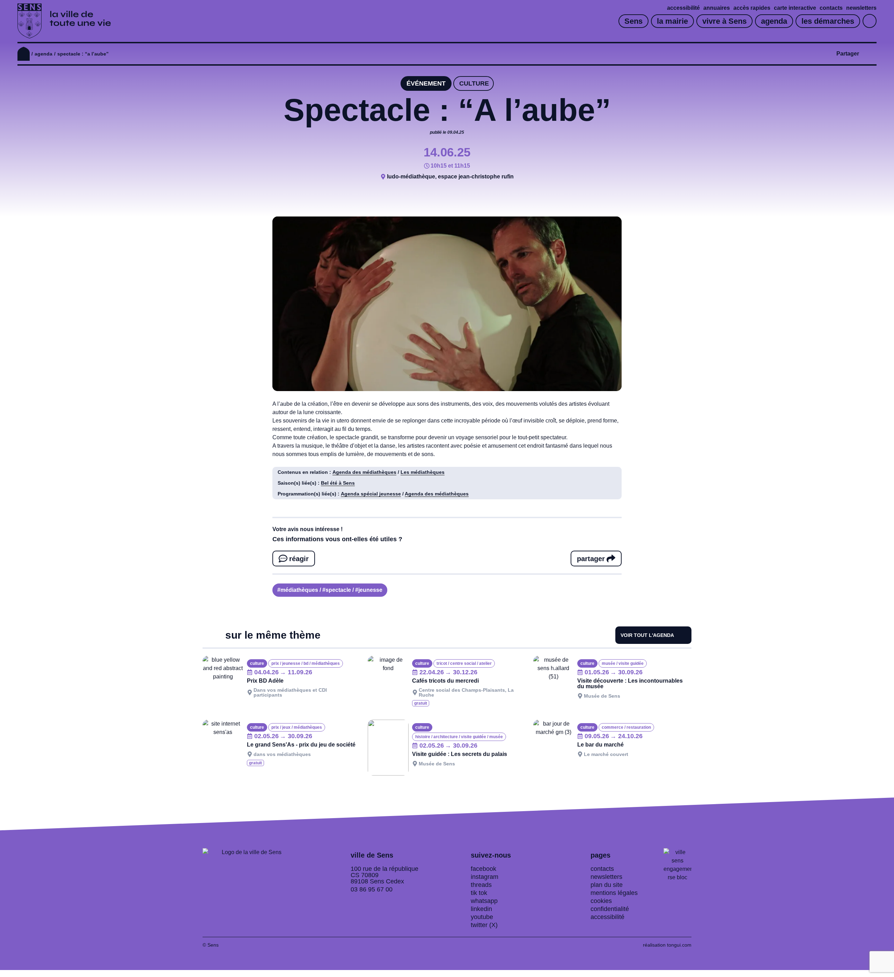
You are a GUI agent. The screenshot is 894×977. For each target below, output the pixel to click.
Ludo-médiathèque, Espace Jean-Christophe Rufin (450, 176)
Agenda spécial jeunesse (371, 494)
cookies (601, 900)
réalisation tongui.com (667, 945)
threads (481, 884)
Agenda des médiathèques (364, 472)
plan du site (607, 884)
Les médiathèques (423, 472)
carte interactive (795, 8)
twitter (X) (484, 924)
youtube (482, 916)
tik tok (479, 892)
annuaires (716, 8)
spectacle (338, 590)
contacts (831, 8)
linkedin (481, 908)
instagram (484, 876)
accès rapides (751, 8)
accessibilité (683, 8)
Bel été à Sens (338, 483)
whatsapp (484, 900)
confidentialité (610, 908)
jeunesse (370, 590)
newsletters (861, 8)
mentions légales (614, 892)
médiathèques (299, 590)
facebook (483, 868)
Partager (847, 54)
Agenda (43, 54)
